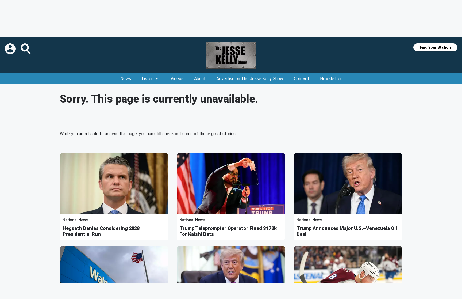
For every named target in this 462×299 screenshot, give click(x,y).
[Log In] (11, 48)
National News (75, 220)
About (200, 78)
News (125, 78)
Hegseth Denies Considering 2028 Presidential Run (101, 231)
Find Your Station (435, 47)
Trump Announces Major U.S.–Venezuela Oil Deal (347, 231)
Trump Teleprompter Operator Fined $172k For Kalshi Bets (228, 231)
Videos (177, 78)
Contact (301, 78)
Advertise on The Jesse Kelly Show (249, 78)
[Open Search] (26, 48)
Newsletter (331, 78)
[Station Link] (231, 55)
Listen (147, 78)
